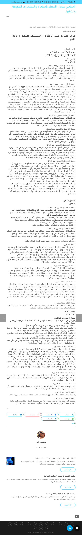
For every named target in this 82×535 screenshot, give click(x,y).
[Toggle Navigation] (7, 16)
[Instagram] (45, 448)
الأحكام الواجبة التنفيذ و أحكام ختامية (61, 493)
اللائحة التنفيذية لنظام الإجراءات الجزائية (60, 476)
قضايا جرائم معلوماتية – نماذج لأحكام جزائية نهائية (55, 458)
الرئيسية (73, 27)
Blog (67, 27)
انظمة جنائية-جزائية (70, 31)
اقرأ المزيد (67, 469)
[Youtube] (42, 448)
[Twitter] (36, 448)
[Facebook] (39, 448)
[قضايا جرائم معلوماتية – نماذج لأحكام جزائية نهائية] (10, 461)
